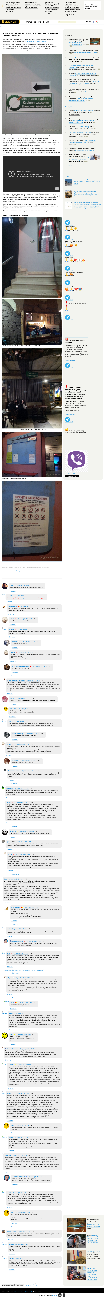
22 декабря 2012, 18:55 (28, 606)
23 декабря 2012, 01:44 (22, 1093)
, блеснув (77, 160)
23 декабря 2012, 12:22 (33, 681)
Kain (11, 709)
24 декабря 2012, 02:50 (23, 1212)
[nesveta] (4, 1065)
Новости (37, 22)
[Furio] (5, 589)
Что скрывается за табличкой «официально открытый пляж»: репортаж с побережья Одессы (87, 181)
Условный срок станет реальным (80, 58)
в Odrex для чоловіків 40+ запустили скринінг (84, 82)
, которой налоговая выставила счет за (82, 127)
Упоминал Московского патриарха (80, 133)
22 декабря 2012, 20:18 (27, 831)
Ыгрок (12, 619)
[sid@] (3, 929)
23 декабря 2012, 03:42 (23, 1125)
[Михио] (4, 721)
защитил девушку (83, 127)
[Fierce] (6, 1001)
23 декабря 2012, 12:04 (22, 1138)
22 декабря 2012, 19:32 (22, 744)
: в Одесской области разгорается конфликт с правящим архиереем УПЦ (84, 134)
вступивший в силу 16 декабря (36, 41)
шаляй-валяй (12, 606)
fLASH (9, 1193)
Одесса (71, 110)
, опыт (87, 122)
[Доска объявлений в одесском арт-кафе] (32, 477)
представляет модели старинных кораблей (76, 43)
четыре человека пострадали (84, 150)
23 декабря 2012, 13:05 (20, 1155)
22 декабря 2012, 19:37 (29, 760)
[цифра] (3, 842)
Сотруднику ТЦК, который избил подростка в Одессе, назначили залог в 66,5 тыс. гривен (93, 1238)
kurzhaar (15, 760)
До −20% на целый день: (77, 140)
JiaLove (12, 698)
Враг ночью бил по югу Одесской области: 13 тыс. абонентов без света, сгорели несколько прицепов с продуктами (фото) (52, 7)
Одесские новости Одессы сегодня (23, 1291)
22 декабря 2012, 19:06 (25, 619)
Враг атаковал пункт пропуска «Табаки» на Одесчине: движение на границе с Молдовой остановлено (13, 6)
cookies (54, 1295)
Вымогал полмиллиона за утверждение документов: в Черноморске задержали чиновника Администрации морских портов (94, 1273)
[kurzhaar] (7, 764)
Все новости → (69, 166)
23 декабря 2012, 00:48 (27, 1049)
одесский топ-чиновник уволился (79, 159)
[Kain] (6, 710)
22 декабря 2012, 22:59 (34, 941)
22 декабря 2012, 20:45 (22, 803)
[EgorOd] (4, 1244)
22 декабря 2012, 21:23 (21, 709)
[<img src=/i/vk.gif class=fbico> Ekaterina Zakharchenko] (4, 679)
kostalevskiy (11, 1232)
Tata (11, 1035)
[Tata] (5, 1038)
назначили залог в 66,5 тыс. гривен (85, 52)
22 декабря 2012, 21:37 (19, 929)
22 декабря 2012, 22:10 (23, 1035)
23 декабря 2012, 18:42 (20, 1193)
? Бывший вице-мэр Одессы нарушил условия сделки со (84, 59)
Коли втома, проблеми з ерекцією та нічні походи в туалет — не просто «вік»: (82, 80)
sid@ (8, 929)
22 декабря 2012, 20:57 (26, 652)
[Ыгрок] (5, 622)
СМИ (48, 22)
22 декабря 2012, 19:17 (25, 629)
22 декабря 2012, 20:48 (23, 854)
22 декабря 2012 (7, 30)
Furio (11, 585)
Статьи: (67, 176)
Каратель (8, 1155)
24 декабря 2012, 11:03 (24, 1232)
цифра (9, 842)
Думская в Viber (70, 473)
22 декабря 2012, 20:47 (28, 771)
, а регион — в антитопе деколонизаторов (84, 111)
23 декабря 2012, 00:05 (40, 666)
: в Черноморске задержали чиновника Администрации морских (83, 68)
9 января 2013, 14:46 (21, 1244)
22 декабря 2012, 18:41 (22, 585)
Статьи (29, 22)
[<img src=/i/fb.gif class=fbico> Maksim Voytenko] (2, 1048)
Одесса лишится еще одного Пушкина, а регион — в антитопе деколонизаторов (33, 4)
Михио (11, 721)
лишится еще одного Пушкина (83, 110)
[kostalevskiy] (3, 1233)
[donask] (4, 629)
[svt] (3, 594)
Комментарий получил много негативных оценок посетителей (24, 970)
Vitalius (14, 642)
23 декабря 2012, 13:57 (36, 1177)
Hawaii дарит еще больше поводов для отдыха (82, 141)
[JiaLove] (5, 702)
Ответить (13, 591)
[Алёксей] (4, 1013)
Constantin (9, 788)
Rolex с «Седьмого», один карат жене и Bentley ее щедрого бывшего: (78, 156)
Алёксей (12, 1013)
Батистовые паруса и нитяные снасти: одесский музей (78, 40)
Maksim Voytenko (12, 1049)
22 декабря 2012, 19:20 (28, 642)
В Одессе (72, 73)
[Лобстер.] (5, 835)
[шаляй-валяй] (4, 608)
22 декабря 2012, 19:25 (23, 698)
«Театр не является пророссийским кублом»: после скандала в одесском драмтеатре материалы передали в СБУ (86, 193)
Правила (28, 1285)
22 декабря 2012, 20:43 (32, 734)
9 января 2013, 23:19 (21, 1258)
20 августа (68, 107)
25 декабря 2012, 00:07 (25, 1003)
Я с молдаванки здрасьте (20, 666)
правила (25, 598)
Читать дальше (70, 360)
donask (11, 629)
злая (8, 953)
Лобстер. (13, 831)
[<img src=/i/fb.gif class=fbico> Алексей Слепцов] (6, 943)
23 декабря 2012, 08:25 (31, 907)
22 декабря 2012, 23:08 (23, 978)
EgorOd (11, 1244)
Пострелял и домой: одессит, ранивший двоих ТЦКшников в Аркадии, (83, 90)
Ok (60, 1295)
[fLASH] (4, 1193)
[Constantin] (3, 788)
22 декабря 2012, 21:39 (21, 953)
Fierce (12, 1003)
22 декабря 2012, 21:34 (16, 879)
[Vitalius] (7, 645)
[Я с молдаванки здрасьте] (7, 670)
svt (8, 596)
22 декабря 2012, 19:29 (22, 721)
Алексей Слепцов (17, 941)
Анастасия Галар (17, 734)
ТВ (43, 22)
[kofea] (3, 1093)
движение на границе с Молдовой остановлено (81, 99)
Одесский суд (73, 127)
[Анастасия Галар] (7, 737)
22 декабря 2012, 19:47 (22, 788)
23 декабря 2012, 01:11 (24, 1065)
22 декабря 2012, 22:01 (23, 1013)
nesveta (11, 1065)
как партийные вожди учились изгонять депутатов (82, 121)
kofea (9, 1093)
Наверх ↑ (19, 571)
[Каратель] (2, 1154)
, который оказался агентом (87, 75)
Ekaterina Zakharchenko (16, 681)
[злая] (3, 954)
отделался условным (90, 91)
